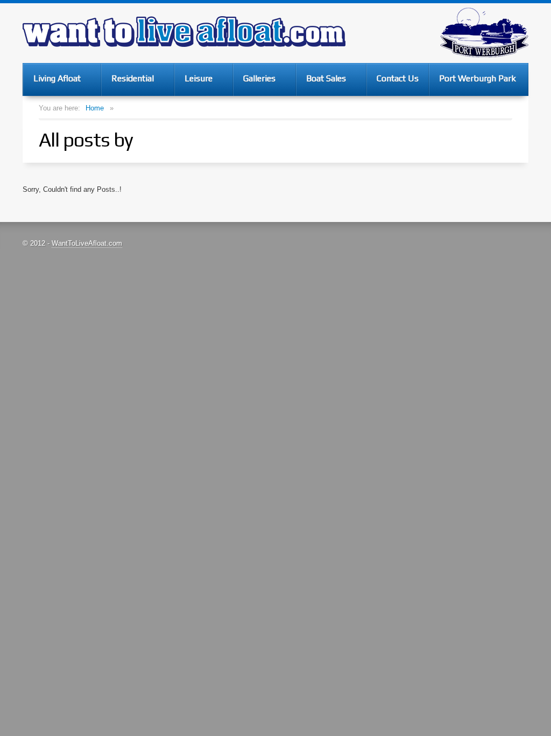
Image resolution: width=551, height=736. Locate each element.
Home (95, 108)
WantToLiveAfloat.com (87, 243)
